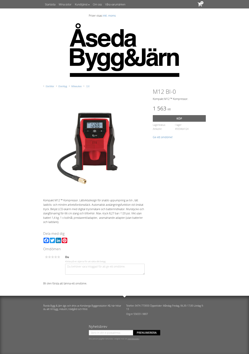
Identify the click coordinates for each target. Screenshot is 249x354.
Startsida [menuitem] (50, 4)
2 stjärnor (49, 257)
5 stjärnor (58, 257)
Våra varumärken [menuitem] (115, 4)
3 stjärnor (52, 257)
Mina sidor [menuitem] (65, 4)
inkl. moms (109, 15)
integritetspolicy (133, 339)
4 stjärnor (55, 257)
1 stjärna (46, 257)
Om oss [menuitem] (97, 4)
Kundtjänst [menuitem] (81, 4)
